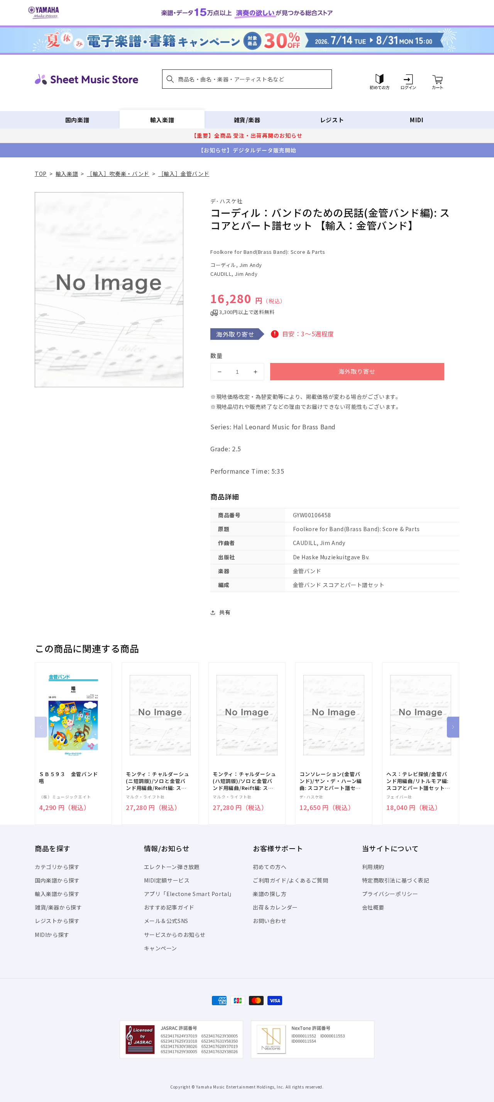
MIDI (416, 120)
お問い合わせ (270, 921)
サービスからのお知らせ (175, 934)
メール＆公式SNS (166, 921)
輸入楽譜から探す (57, 894)
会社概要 (373, 907)
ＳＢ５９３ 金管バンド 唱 (71, 778)
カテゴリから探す (57, 867)
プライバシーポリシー (390, 894)
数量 (216, 355)
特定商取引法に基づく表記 (396, 880)
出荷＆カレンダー (275, 907)
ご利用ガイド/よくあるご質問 (290, 880)
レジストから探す (57, 921)
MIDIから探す (52, 934)
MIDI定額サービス (167, 880)
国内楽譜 (77, 120)
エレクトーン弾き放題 (172, 867)
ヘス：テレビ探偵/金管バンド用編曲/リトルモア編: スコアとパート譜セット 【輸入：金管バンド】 (417, 781)
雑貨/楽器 (247, 120)
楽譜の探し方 (270, 894)
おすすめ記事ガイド (169, 907)
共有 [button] (224, 612)
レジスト (332, 120)
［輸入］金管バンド (183, 173)
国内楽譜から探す (57, 880)
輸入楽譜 (162, 120)
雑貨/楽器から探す (58, 907)
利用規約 (373, 867)
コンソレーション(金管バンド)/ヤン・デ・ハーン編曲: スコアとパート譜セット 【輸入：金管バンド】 (330, 781)
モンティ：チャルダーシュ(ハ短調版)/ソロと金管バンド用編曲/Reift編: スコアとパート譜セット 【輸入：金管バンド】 (244, 781)
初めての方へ (270, 867)
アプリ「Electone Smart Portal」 (189, 894)
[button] (247, 79)
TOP (41, 173)
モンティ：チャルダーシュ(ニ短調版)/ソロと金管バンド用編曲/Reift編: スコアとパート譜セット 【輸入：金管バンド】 (157, 781)
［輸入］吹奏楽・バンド (118, 173)
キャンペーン (161, 948)
